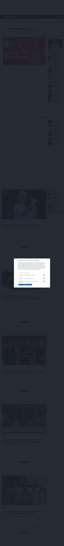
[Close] (48, 260)
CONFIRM (25, 284)
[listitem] (32, 272)
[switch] (43, 275)
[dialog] (32, 273)
